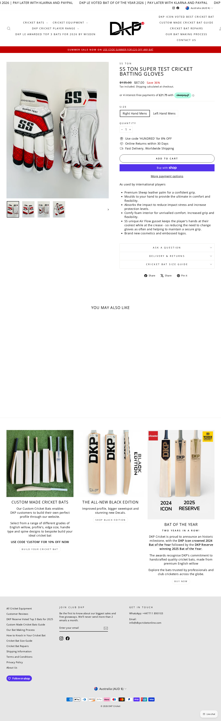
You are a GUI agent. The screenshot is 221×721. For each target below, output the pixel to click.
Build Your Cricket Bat (40, 549)
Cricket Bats (34, 22)
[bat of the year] (181, 474)
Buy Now (181, 581)
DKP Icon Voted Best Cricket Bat (186, 16)
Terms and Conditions (19, 656)
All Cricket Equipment (19, 608)
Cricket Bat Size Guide (167, 264)
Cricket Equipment (69, 22)
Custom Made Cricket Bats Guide (25, 624)
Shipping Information (19, 651)
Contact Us (186, 40)
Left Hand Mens (164, 113)
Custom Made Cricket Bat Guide (186, 22)
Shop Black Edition (110, 520)
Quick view (31, 379)
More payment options (167, 176)
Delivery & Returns (167, 256)
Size (123, 106)
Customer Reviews (17, 613)
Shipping (141, 86)
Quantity (128, 123)
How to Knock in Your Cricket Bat (25, 635)
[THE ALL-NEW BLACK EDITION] (110, 463)
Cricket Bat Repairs (186, 28)
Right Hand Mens (135, 113)
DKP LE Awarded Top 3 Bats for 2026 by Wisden (55, 34)
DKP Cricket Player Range (54, 28)
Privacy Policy (14, 662)
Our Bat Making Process (186, 34)
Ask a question (167, 247)
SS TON (126, 63)
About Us (11, 667)
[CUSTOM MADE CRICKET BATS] (39, 463)
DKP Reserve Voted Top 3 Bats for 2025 (29, 619)
